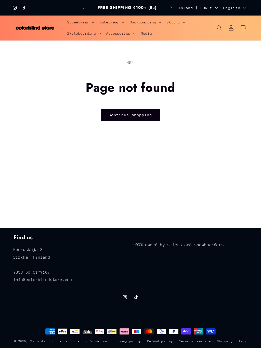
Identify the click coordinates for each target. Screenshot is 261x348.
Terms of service (195, 341)
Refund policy (160, 341)
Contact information (88, 341)
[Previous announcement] (83, 8)
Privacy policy (127, 341)
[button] (80, 22)
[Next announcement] (171, 8)
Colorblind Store (46, 341)
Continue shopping (130, 115)
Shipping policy (232, 341)
